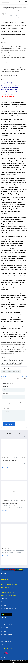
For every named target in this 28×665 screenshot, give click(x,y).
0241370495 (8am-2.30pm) (7, 582)
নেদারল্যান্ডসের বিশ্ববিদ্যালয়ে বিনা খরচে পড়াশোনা (11, 371)
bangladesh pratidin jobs (7, 328)
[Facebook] (4, 648)
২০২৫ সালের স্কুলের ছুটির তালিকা (8, 548)
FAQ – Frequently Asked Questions (8, 608)
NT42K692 (3, 42)
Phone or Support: (5, 579)
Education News (14, 457)
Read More (4, 467)
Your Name (5, 386)
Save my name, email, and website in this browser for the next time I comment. (12, 404)
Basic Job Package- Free (6, 624)
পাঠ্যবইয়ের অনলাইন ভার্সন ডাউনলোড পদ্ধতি (10, 503)
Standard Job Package (6, 628)
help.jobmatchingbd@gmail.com (8, 595)
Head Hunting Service (6, 641)
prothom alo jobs (8, 326)
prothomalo (6, 79)
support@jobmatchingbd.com (8, 592)
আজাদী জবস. (5, 353)
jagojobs (22, 323)
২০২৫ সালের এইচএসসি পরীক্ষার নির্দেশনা (9, 460)
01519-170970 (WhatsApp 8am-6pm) (9, 584)
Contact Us (3, 576)
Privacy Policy (4, 605)
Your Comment (6, 408)
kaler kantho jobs (17, 326)
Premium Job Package (6, 631)
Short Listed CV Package (6, 634)
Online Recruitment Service (7, 638)
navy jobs (19, 336)
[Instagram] (8, 648)
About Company (4, 602)
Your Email (5, 393)
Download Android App (6, 612)
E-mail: (2, 590)
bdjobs (17, 323)
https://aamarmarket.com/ (8, 96)
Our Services (3, 621)
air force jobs (13, 336)
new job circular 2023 (17, 338)
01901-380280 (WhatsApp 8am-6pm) (9, 587)
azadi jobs (17, 328)
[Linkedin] (11, 648)
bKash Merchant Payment (7, 658)
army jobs (6, 336)
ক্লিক (14, 75)
